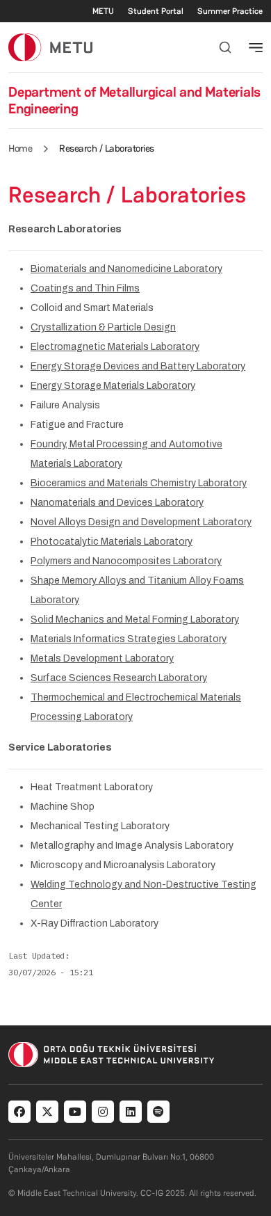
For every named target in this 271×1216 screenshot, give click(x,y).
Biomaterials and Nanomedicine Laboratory (126, 269)
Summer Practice (230, 11)
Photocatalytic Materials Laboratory (111, 541)
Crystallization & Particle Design (103, 327)
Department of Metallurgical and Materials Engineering (134, 100)
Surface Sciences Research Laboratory (119, 678)
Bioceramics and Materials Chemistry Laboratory (139, 483)
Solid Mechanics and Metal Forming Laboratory (135, 619)
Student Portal (155, 11)
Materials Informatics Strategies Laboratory (129, 639)
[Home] (50, 47)
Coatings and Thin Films (85, 288)
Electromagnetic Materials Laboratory (115, 347)
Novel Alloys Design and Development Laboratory (141, 522)
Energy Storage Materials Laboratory (113, 386)
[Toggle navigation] (256, 47)
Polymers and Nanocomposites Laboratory (126, 561)
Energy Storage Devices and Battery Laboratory (138, 366)
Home (20, 148)
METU (103, 11)
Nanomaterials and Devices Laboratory (117, 502)
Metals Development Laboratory (102, 658)
